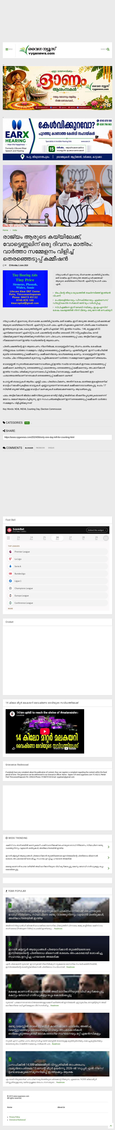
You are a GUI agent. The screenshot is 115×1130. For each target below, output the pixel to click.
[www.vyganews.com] (37, 56)
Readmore (58, 929)
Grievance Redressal (17, 1120)
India (15, 230)
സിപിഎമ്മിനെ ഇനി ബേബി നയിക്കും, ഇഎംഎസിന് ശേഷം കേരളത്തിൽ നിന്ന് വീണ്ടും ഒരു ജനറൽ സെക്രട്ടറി (82, 309)
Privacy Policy (14, 1117)
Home (5, 230)
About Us (61, 1107)
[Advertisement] (57, 22)
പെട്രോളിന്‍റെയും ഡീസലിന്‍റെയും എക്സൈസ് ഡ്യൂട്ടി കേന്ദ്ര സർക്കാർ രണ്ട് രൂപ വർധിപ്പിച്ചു (80, 301)
